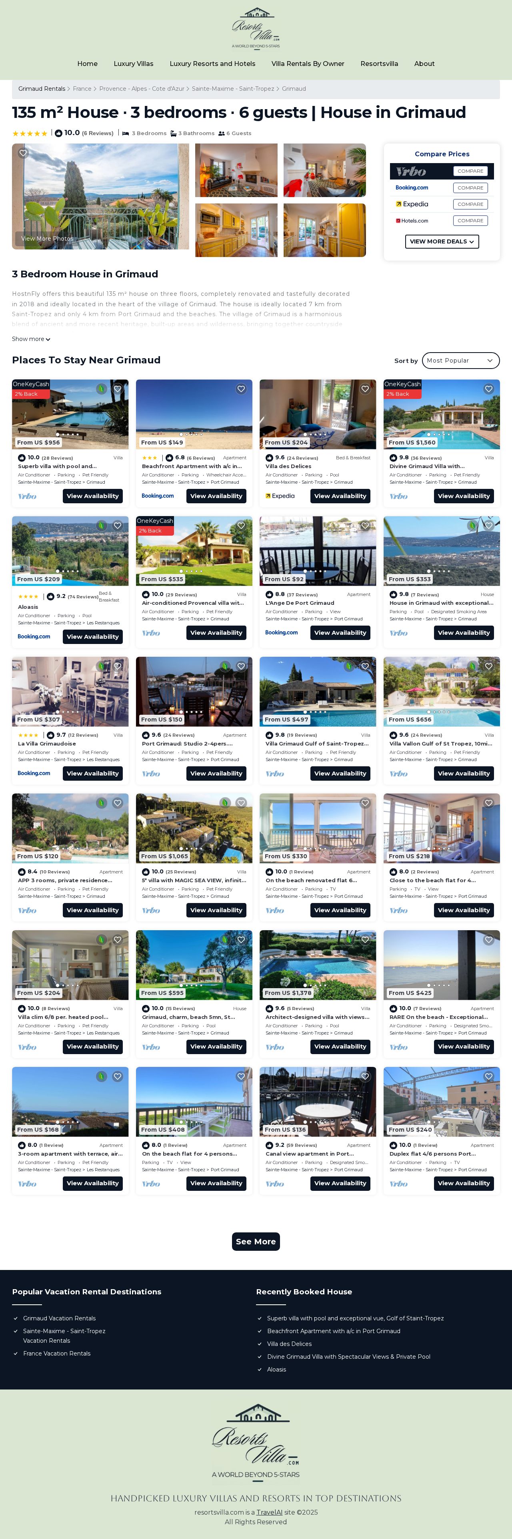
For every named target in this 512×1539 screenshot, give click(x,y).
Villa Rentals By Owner (308, 64)
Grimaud (294, 88)
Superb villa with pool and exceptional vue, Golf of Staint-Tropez (355, 1318)
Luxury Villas (134, 64)
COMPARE (471, 171)
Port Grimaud (225, 482)
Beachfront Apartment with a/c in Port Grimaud (333, 1331)
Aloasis (28, 607)
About (424, 64)
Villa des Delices (289, 466)
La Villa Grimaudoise (47, 743)
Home (87, 64)
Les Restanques (103, 623)
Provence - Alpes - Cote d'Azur (141, 88)
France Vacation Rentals (56, 1353)
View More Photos (47, 238)
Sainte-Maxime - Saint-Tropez (233, 88)
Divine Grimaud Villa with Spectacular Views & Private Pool (348, 1356)
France (82, 88)
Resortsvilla (379, 64)
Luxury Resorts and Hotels (213, 64)
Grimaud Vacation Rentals (59, 1318)
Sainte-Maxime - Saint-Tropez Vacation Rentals (64, 1336)
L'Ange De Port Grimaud (300, 603)
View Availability (93, 496)
